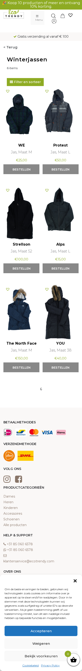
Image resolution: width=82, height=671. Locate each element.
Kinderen (10, 508)
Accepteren (41, 631)
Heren (8, 502)
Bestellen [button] (22, 169)
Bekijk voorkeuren (41, 656)
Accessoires (12, 513)
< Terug (10, 47)
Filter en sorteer (27, 82)
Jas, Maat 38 (60, 350)
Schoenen (11, 519)
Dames (9, 496)
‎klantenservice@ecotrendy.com (28, 561)
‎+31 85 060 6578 (20, 544)
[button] (75, 580)
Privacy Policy (50, 665)
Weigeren (41, 643)
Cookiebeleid (30, 665)
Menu (39, 19)
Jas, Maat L (60, 152)
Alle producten (15, 525)
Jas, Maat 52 (21, 251)
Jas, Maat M (21, 152)
